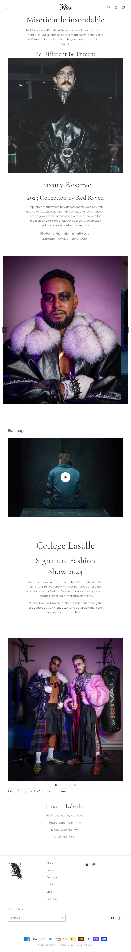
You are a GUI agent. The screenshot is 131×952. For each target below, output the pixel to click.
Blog (49, 891)
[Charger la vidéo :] (65, 477)
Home (50, 870)
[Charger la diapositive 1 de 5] (56, 785)
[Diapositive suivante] (82, 785)
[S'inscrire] (61, 918)
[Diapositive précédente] (48, 785)
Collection (53, 884)
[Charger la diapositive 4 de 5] (70, 785)
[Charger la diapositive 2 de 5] (60, 785)
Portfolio (52, 899)
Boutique (52, 877)
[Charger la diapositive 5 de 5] (75, 785)
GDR (48, 944)
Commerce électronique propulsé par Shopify (71, 944)
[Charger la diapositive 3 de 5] (65, 785)
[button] (6, 7)
